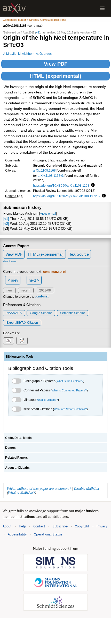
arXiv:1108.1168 (44, 170)
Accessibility (17, 534)
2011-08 (45, 290)
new (9, 290)
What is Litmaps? (47, 399)
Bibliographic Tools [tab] (20, 356)
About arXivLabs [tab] (17, 467)
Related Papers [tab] (16, 457)
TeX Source (79, 254)
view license (9, 261)
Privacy (102, 526)
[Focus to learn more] (92, 185)
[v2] (6, 224)
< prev (12, 280)
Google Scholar (41, 313)
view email (48, 213)
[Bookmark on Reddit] (22, 340)
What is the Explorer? (70, 381)
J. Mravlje (10, 53)
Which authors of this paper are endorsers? (39, 489)
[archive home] (14, 8)
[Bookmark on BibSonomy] (8, 340)
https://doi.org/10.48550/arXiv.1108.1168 (61, 185)
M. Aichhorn (26, 53)
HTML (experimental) (55, 76)
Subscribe (60, 526)
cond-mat (42, 296)
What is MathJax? (21, 492)
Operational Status (48, 534)
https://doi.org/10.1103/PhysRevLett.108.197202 (66, 196)
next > (34, 280)
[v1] (6, 219)
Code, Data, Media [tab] (18, 437)
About (7, 526)
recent (25, 290)
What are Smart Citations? (70, 409)
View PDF (55, 64)
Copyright (82, 526)
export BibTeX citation (22, 322)
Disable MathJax (86, 489)
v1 (37, 32)
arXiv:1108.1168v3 (51, 175)
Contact (39, 526)
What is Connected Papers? (69, 390)
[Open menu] (102, 8)
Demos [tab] (10, 447)
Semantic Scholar (72, 313)
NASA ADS (14, 313)
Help (22, 526)
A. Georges (44, 53)
